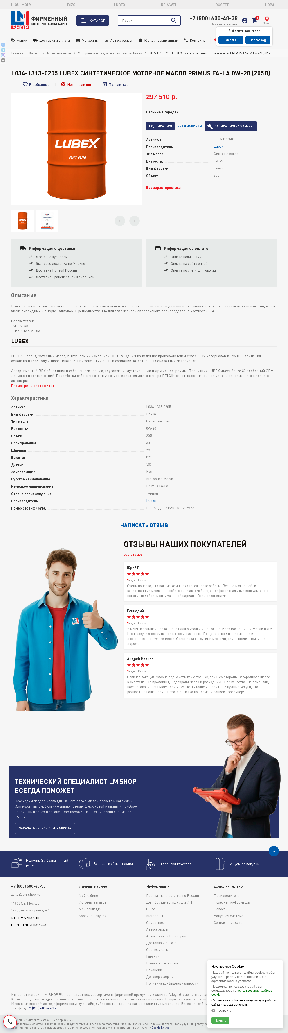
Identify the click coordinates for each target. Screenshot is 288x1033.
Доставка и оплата (54, 40)
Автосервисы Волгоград (166, 936)
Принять (220, 1020)
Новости (221, 909)
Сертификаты (157, 949)
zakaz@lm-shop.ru (25, 894)
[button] (120, 221)
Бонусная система (228, 915)
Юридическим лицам (161, 40)
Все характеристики (163, 187)
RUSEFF (222, 4)
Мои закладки (90, 909)
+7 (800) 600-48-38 (213, 18)
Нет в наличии (190, 126)
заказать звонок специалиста (45, 828)
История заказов (92, 902)
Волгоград (258, 40)
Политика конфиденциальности (172, 983)
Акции (22, 40)
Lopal (271, 4)
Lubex (119, 4)
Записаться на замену (233, 126)
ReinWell (170, 4)
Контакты (198, 40)
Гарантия (153, 956)
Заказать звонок (224, 24)
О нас (150, 909)
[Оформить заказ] (254, 20)
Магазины (90, 40)
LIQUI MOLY (21, 4)
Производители (227, 895)
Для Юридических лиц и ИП (169, 902)
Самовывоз (155, 922)
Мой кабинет (89, 895)
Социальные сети (228, 922)
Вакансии (154, 969)
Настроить (223, 1010)
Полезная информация (232, 902)
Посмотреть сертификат (32, 385)
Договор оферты (159, 976)
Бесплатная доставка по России (172, 895)
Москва (230, 40)
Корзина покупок (92, 915)
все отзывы (133, 554)
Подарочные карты (162, 963)
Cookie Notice (160, 1027)
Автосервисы (121, 40)
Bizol (72, 4)
